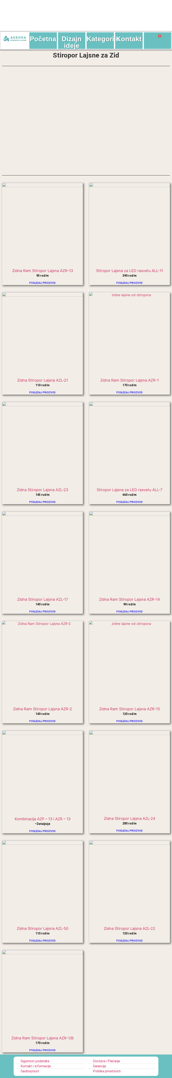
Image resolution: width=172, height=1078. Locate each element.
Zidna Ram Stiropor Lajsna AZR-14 (129, 599)
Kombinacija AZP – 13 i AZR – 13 (42, 819)
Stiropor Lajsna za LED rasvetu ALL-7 (129, 490)
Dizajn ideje (72, 42)
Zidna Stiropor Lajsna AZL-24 (129, 818)
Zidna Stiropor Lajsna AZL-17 (42, 599)
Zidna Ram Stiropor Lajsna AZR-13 (42, 270)
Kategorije (103, 39)
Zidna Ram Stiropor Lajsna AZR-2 (42, 709)
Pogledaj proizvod (42, 282)
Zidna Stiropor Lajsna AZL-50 (42, 928)
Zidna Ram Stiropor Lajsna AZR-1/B (42, 1038)
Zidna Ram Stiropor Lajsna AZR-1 (129, 380)
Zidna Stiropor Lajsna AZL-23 (42, 490)
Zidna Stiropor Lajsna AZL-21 (42, 380)
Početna (43, 39)
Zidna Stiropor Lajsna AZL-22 (129, 928)
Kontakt (129, 39)
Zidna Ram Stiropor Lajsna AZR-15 (129, 709)
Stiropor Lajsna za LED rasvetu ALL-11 (129, 270)
